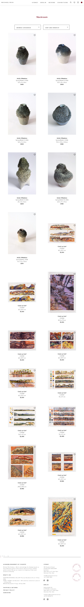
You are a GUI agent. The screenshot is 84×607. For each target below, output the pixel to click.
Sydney (35, 2)
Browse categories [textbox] (24, 27)
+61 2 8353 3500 (48, 577)
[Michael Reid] (14, 2)
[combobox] (28, 27)
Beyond (52, 2)
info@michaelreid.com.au (50, 575)
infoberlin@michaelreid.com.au (52, 594)
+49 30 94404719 (48, 596)
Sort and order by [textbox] (52, 27)
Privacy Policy (9, 590)
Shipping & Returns (10, 587)
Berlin (43, 2)
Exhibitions (63, 2)
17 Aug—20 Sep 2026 (14, 583)
